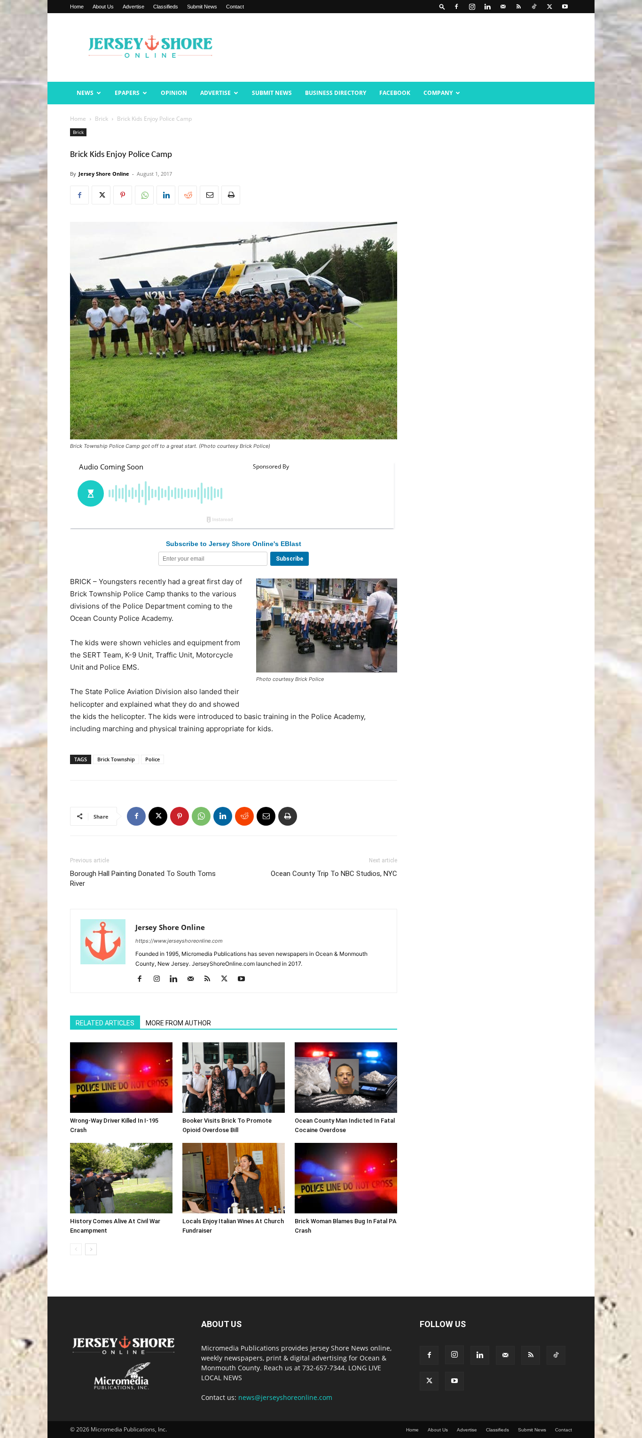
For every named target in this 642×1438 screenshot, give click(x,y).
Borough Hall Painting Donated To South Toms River (143, 878)
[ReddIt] (187, 195)
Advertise (133, 6)
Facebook (394, 93)
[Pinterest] (122, 195)
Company (438, 93)
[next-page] (91, 1249)
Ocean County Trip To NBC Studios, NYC (334, 873)
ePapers (127, 93)
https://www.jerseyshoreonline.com (179, 941)
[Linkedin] (487, 6)
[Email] (209, 195)
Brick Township (116, 759)
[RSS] (518, 6)
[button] (442, 6)
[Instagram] (472, 6)
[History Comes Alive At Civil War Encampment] (121, 1178)
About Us (103, 6)
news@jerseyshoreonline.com (285, 1397)
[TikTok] (534, 6)
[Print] (230, 195)
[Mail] (503, 6)
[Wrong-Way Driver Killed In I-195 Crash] (121, 1077)
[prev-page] (76, 1249)
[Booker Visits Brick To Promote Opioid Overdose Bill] (233, 1077)
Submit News (202, 6)
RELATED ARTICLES (105, 1023)
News (85, 93)
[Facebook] (456, 6)
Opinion (174, 93)
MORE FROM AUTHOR (178, 1023)
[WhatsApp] (144, 195)
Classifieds (165, 6)
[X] (549, 6)
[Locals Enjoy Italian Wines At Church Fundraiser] (233, 1178)
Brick (101, 119)
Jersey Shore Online (103, 173)
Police (152, 759)
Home (77, 6)
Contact (235, 6)
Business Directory (335, 93)
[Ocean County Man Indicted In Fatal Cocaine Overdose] (346, 1077)
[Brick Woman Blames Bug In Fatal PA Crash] (346, 1178)
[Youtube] (565, 6)
